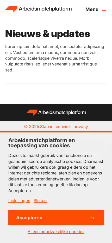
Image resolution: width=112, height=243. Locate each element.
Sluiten (40, 200)
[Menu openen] (96, 9)
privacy (80, 126)
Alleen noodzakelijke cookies (56, 231)
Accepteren (29, 217)
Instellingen (19, 200)
